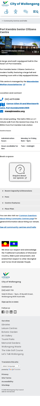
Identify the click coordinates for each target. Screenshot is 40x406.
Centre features (12, 203)
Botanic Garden (10, 332)
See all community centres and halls (18, 227)
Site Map (5, 385)
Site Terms (6, 378)
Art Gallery (7, 335)
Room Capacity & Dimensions (18, 191)
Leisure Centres (9, 328)
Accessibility (7, 381)
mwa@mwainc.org (15, 111)
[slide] (20, 45)
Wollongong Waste (11, 346)
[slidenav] (33, 51)
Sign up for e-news (10, 302)
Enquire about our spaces (19, 177)
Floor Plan (9, 209)
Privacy (5, 374)
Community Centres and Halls (15, 21)
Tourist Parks (8, 339)
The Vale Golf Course (12, 350)
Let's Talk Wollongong (12, 354)
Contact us (7, 286)
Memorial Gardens (11, 343)
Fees (7, 197)
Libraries (6, 324)
